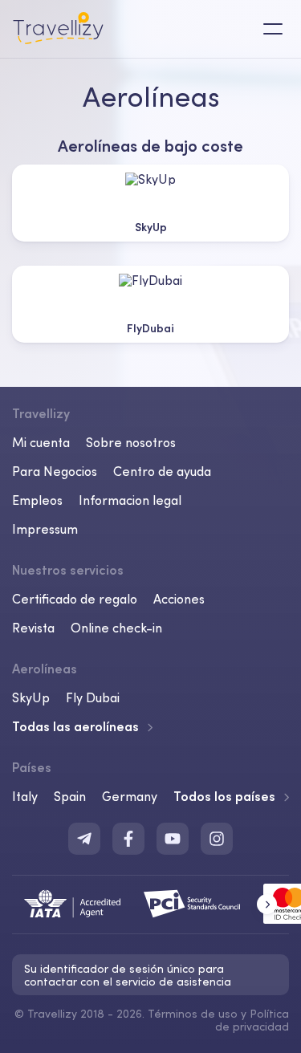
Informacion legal (130, 500)
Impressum (45, 528)
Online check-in (116, 627)
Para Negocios (54, 471)
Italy (25, 796)
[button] (267, 904)
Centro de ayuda (162, 471)
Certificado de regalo (74, 598)
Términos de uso (193, 1013)
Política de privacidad (252, 1020)
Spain (70, 796)
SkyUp (31, 697)
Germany (129, 796)
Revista (33, 627)
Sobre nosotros (131, 442)
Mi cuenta (41, 442)
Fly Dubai (93, 697)
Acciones (179, 598)
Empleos (37, 500)
